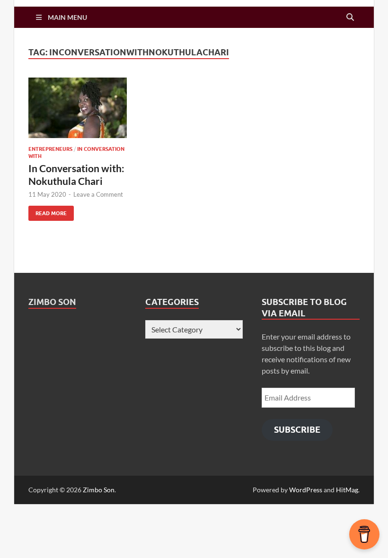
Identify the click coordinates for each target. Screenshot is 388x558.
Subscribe (297, 430)
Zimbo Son (52, 302)
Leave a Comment (98, 194)
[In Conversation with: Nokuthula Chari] (77, 108)
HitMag (347, 490)
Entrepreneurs (50, 149)
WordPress (305, 490)
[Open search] (350, 17)
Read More (47, 211)
